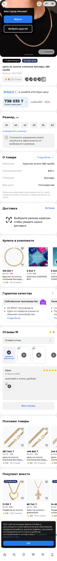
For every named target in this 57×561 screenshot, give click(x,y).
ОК (28, 543)
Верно (18, 19)
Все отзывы (28, 405)
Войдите (9, 92)
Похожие (48, 52)
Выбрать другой (18, 28)
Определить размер (15, 131)
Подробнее (44, 157)
